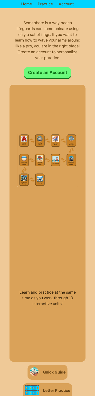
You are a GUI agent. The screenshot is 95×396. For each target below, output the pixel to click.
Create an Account (47, 72)
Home (26, 4)
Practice (45, 4)
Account (66, 4)
